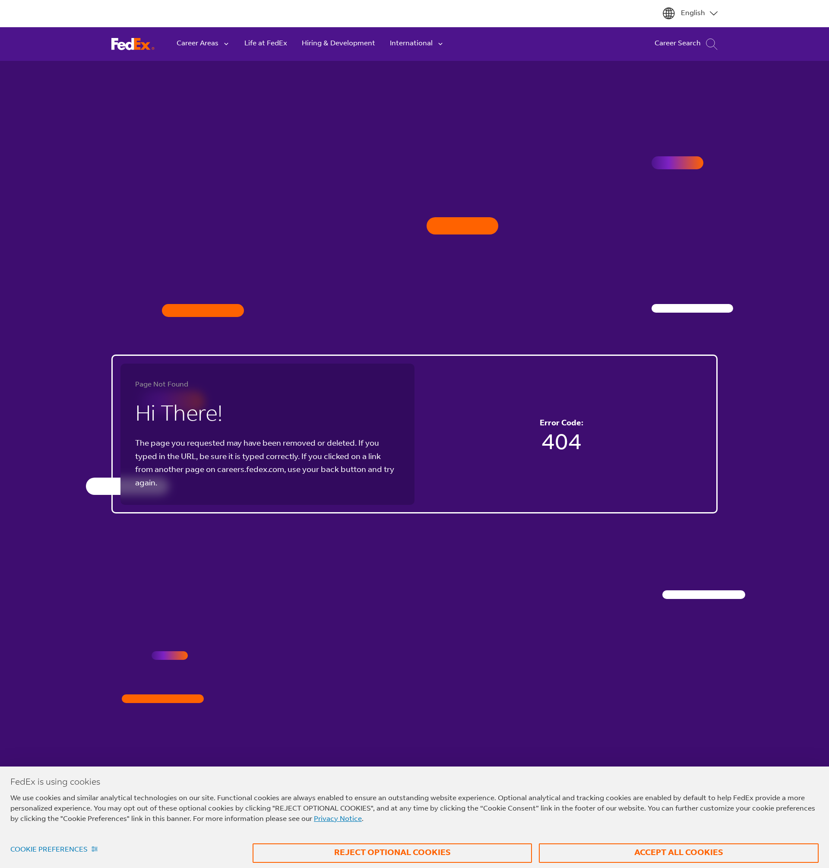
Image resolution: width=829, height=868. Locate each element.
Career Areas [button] (197, 43)
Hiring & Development (338, 43)
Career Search (678, 43)
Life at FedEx (265, 43)
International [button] (411, 43)
